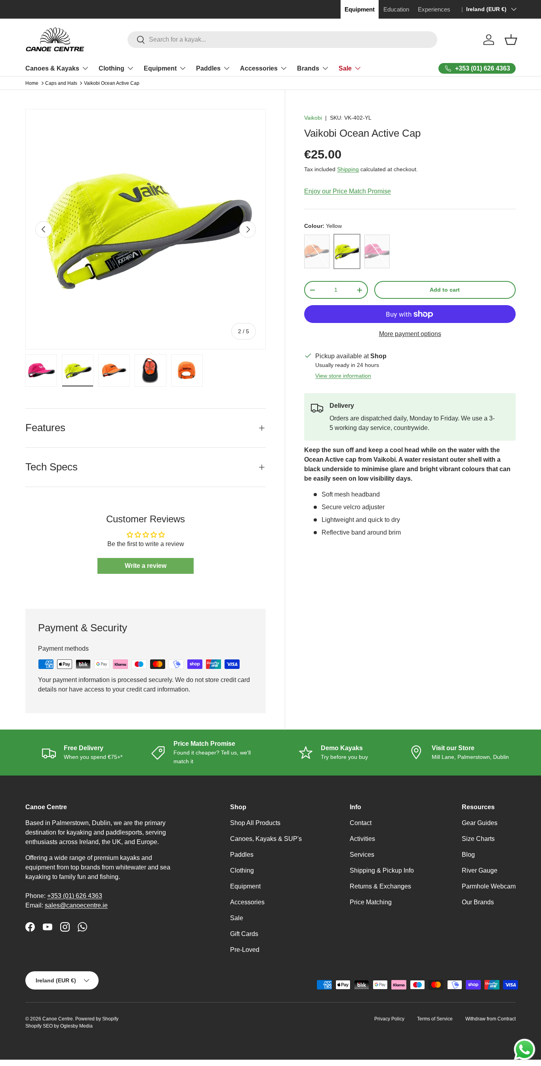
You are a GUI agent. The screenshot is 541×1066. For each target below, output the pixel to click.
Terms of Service (435, 1019)
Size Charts (478, 838)
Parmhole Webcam (489, 886)
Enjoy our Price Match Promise (347, 191)
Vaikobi (313, 118)
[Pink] (377, 251)
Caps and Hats (61, 83)
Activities (362, 838)
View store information (343, 376)
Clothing (111, 68)
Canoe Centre (57, 1019)
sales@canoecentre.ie (76, 905)
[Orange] (317, 251)
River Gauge (479, 870)
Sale (345, 68)
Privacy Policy (389, 1019)
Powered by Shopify (96, 1019)
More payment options (410, 333)
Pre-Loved (244, 949)
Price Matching (371, 902)
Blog (468, 854)
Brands (308, 68)
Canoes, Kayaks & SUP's (266, 838)
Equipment (160, 68)
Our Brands (478, 902)
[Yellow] (347, 251)
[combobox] (282, 39)
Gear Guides (479, 823)
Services (362, 854)
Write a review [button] (145, 565)
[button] (511, 39)
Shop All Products (255, 823)
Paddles (208, 68)
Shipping (348, 169)
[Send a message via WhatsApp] (524, 1049)
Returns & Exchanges (380, 886)
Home (31, 83)
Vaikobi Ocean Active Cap (111, 83)
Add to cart (445, 290)
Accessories (259, 68)
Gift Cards (244, 933)
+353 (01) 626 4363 (74, 895)
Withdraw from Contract (490, 1019)
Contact (360, 823)
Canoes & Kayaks (52, 68)
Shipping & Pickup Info (382, 870)
